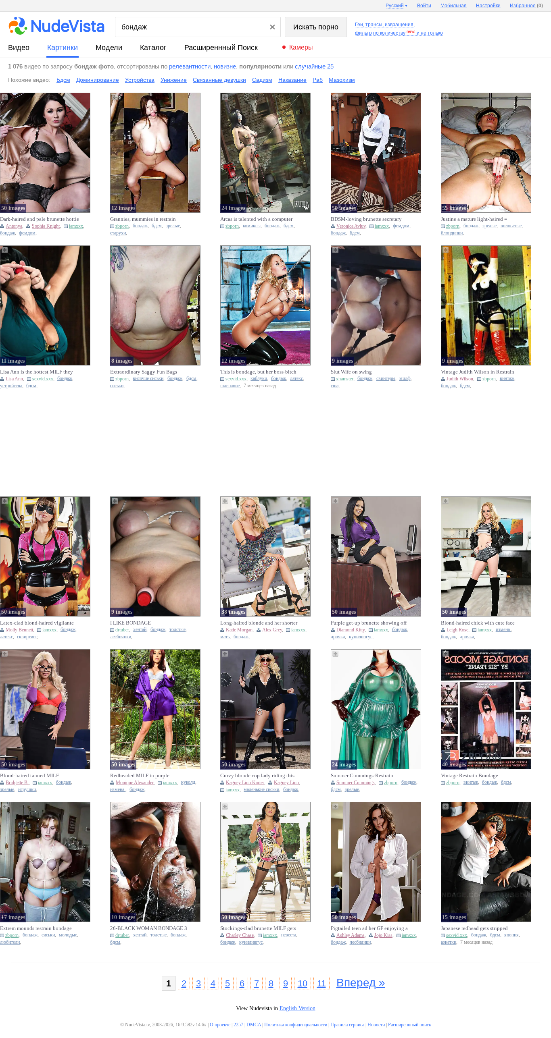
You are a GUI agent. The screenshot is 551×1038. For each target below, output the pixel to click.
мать (225, 636)
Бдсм (63, 80)
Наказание (292, 80)
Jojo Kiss (383, 935)
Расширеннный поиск (221, 48)
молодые (68, 935)
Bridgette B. (17, 782)
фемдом (27, 233)
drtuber (122, 630)
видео (18, 48)
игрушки (27, 789)
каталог (153, 48)
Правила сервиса (347, 1025)
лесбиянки (120, 636)
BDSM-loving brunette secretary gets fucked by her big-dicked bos (368, 219)
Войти (424, 5)
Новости (376, 1025)
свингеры (385, 378)
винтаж (507, 378)
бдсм (157, 225)
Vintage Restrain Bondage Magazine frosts (469, 775)
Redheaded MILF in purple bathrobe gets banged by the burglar (149, 775)
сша (334, 385)
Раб (318, 80)
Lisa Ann (14, 379)
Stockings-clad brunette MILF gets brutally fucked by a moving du (258, 928)
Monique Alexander (135, 782)
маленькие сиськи (261, 789)
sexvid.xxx (42, 379)
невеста (288, 935)
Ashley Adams (350, 935)
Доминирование (97, 80)
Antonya (14, 226)
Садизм (262, 80)
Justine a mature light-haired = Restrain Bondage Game (474, 219)
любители (10, 942)
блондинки (452, 233)
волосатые (511, 225)
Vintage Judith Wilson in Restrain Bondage (477, 372)
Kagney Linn (286, 782)
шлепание (230, 385)
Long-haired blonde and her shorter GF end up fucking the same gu (258, 623)
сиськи (116, 385)
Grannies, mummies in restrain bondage (143, 219)
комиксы (252, 225)
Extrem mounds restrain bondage (36, 928)
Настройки (488, 5)
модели (109, 48)
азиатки (448, 942)
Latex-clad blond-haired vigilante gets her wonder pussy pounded (37, 623)
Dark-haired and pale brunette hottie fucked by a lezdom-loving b (39, 219)
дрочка (338, 636)
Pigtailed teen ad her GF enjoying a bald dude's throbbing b (369, 928)
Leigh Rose (457, 630)
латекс (296, 378)
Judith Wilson (460, 379)
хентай (139, 629)
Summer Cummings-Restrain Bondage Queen (362, 775)
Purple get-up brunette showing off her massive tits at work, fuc (369, 623)
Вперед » (360, 982)
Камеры (301, 47)
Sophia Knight (46, 226)
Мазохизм (342, 80)
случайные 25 (314, 66)
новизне (225, 66)
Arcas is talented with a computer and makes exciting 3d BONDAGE (258, 219)
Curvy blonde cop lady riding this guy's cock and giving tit (257, 775)
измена (503, 629)
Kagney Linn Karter (245, 782)
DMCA (253, 1025)
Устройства (139, 80)
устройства (11, 385)
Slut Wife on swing (351, 372)
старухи (118, 233)
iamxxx (76, 226)
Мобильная (453, 5)
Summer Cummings (355, 782)
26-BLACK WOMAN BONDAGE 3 (148, 928)
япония (511, 935)
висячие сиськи (148, 378)
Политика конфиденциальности (295, 1025)
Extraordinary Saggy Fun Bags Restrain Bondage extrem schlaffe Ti (150, 372)
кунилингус (360, 636)
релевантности (190, 66)
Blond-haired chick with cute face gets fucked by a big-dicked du (478, 623)
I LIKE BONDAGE (130, 623)
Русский (395, 5)
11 (321, 983)
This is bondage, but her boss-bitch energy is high (258, 372)
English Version (297, 1008)
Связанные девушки (219, 80)
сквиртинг (27, 636)
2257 (238, 1025)
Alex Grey (272, 630)
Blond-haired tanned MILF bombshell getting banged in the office (35, 775)
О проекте (220, 1025)
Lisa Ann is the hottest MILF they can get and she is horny (36, 372)
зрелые (173, 225)
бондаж (7, 233)
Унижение (174, 80)
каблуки (258, 378)
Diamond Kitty (350, 630)
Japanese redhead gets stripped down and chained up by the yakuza (480, 928)
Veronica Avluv (350, 226)
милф (405, 378)
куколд (188, 782)
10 (302, 983)
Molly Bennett (19, 630)
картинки (62, 48)
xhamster (344, 379)
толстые (177, 629)
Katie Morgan (239, 630)
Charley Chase (240, 935)
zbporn (122, 226)
